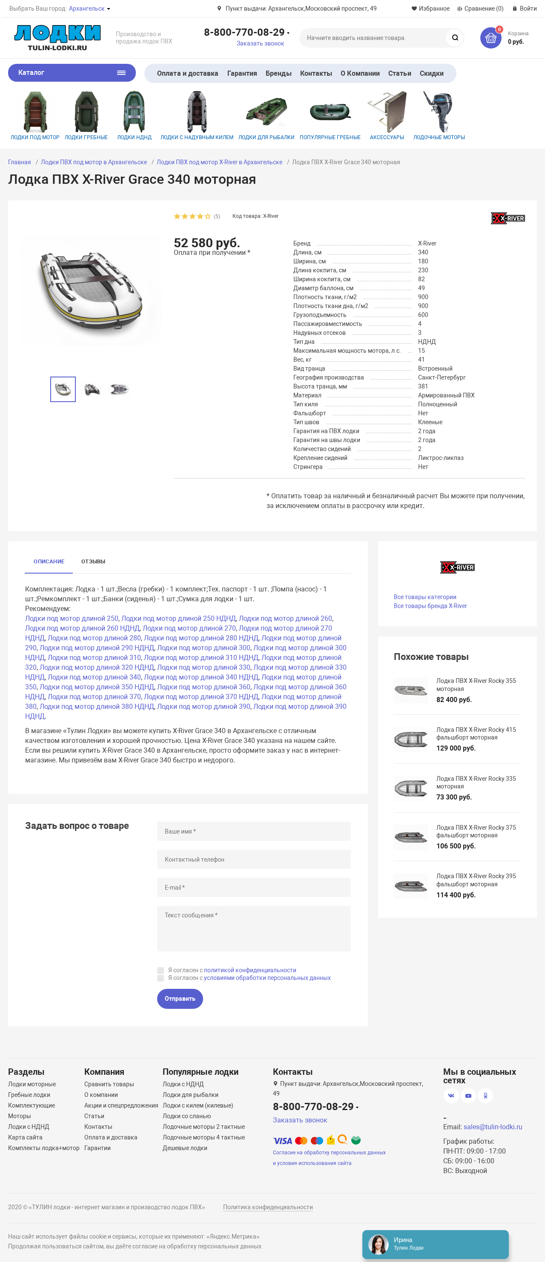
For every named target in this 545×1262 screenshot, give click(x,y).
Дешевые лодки (185, 1148)
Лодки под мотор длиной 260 (285, 618)
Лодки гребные (86, 137)
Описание (49, 561)
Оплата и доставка (187, 73)
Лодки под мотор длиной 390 (203, 706)
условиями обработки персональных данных (267, 977)
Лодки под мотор (35, 137)
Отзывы (93, 561)
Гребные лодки (29, 1094)
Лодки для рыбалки (266, 137)
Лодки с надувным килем (197, 137)
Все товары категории (425, 597)
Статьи (399, 73)
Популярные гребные (330, 137)
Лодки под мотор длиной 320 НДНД (97, 667)
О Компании (360, 73)
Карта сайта (25, 1137)
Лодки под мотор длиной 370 (94, 697)
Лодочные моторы (439, 137)
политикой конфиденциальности (250, 970)
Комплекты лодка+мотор (44, 1148)
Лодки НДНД (134, 137)
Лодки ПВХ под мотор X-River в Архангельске (219, 162)
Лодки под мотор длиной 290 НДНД (97, 648)
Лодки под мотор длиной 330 (203, 667)
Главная (19, 162)
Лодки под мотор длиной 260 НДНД (82, 628)
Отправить (180, 998)
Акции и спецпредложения (121, 1105)
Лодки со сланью (187, 1116)
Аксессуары (387, 137)
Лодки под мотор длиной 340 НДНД (201, 677)
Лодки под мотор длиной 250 (71, 618)
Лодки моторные (32, 1084)
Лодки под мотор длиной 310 (94, 658)
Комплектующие (31, 1105)
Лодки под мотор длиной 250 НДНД (178, 618)
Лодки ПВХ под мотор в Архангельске (94, 162)
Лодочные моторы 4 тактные (204, 1137)
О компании (101, 1094)
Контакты (316, 73)
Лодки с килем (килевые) (198, 1105)
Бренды (278, 73)
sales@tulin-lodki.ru (493, 1127)
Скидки (432, 73)
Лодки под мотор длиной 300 (203, 648)
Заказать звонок (260, 43)
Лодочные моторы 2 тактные (204, 1126)
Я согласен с (232, 970)
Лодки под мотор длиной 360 (203, 687)
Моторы (19, 1116)
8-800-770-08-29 (244, 31)
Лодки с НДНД (28, 1126)
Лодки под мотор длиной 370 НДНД (201, 697)
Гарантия (242, 73)
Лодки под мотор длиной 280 (94, 638)
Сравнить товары (109, 1084)
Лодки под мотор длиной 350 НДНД (97, 687)
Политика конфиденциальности (268, 1207)
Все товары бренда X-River (430, 605)
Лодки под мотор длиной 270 (189, 628)
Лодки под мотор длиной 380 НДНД (97, 706)
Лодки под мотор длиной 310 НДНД (201, 658)
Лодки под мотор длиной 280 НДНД (201, 638)
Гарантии (97, 1148)
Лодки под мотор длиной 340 (94, 677)
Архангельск (87, 8)
